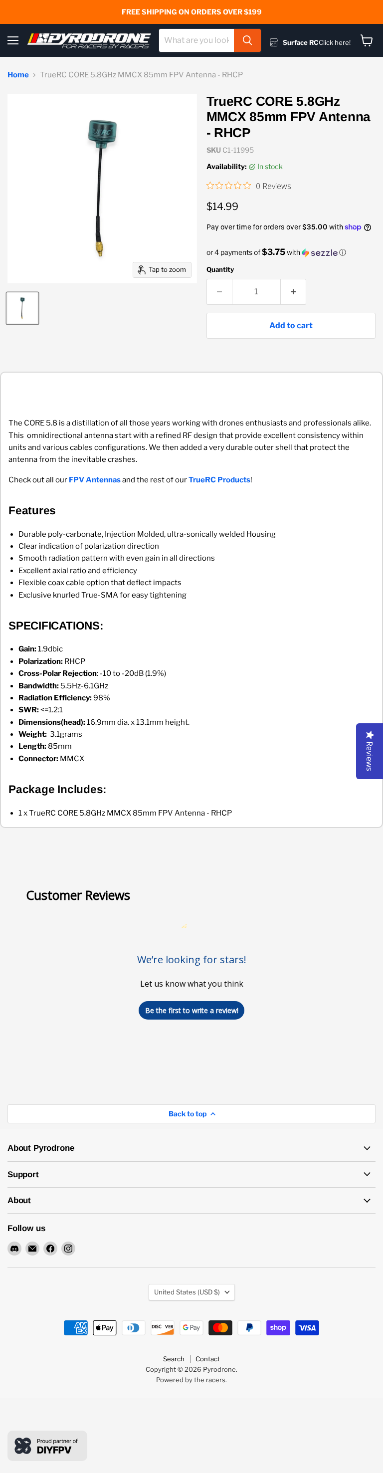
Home (18, 75)
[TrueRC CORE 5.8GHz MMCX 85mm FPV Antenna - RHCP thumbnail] (22, 308)
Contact (207, 1359)
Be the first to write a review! (191, 1010)
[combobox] (196, 40)
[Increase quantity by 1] (293, 292)
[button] (291, 252)
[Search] (247, 40)
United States (187, 1292)
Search (174, 1359)
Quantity (220, 269)
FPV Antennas (95, 479)
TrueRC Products (219, 479)
